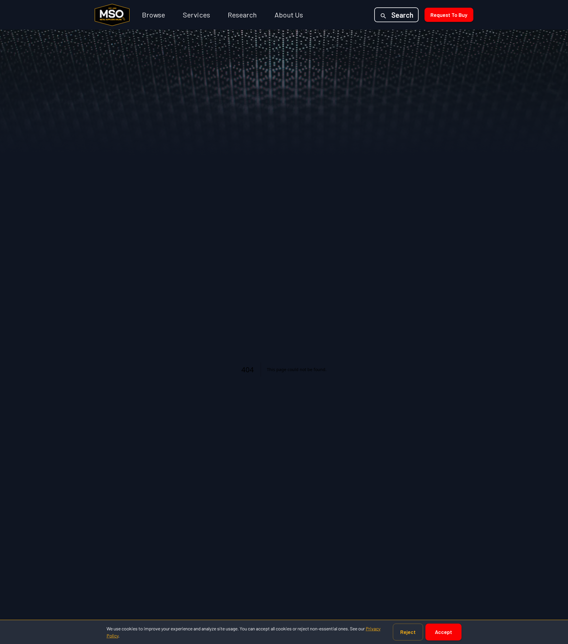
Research (242, 14)
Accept (443, 632)
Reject (408, 632)
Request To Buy (448, 15)
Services (196, 14)
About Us (289, 14)
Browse (153, 14)
